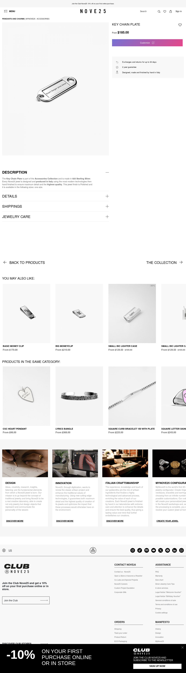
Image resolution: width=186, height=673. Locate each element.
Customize (145, 42)
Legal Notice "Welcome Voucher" (168, 592)
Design (158, 633)
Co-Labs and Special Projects (126, 580)
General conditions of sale (165, 600)
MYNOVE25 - (31, 18)
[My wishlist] (165, 11)
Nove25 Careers (120, 584)
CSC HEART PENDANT (15, 428)
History (158, 629)
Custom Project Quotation (124, 588)
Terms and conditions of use (166, 604)
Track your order (120, 633)
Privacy (158, 608)
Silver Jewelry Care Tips (165, 584)
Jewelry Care (16, 216)
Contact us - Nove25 (122, 572)
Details (9, 196)
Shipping (117, 629)
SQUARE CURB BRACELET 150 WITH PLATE (131, 428)
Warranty (158, 576)
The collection (161, 262)
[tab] (55, 172)
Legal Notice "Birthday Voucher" (167, 596)
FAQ (157, 572)
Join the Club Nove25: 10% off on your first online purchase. (93, 3)
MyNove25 (159, 641)
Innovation (159, 637)
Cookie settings (161, 612)
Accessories (43, 18)
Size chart (159, 580)
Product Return (120, 637)
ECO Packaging (120, 641)
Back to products (27, 262)
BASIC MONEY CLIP (13, 346)
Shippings (12, 206)
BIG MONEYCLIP (64, 346)
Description (14, 172)
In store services (161, 588)
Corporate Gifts (120, 592)
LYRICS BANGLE (64, 428)
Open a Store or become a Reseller (128, 576)
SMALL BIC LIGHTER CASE (122, 346)
